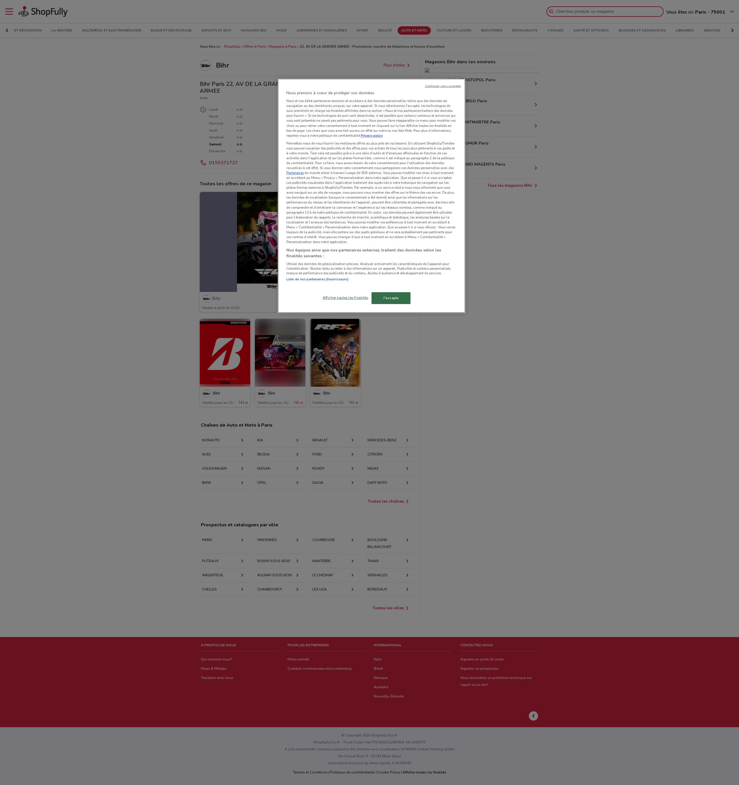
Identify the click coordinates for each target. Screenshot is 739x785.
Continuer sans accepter (443, 86)
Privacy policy (372, 135)
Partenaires (295, 173)
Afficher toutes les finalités (345, 297)
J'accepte (391, 298)
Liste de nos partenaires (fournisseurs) (317, 279)
